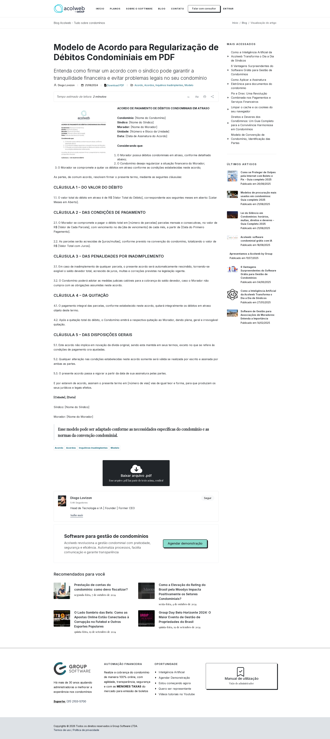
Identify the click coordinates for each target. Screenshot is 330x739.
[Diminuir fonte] (188, 96)
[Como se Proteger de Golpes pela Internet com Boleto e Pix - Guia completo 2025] (232, 175)
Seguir (207, 498)
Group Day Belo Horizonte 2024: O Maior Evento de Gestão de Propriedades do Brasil (185, 617)
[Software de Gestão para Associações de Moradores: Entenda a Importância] (232, 313)
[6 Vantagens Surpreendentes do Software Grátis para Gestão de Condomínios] (232, 268)
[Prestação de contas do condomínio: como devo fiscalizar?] (62, 590)
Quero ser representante (175, 688)
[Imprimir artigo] (204, 96)
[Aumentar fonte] (197, 96)
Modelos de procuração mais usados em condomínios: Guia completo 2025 (258, 196)
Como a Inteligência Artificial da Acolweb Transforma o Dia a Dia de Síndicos (258, 294)
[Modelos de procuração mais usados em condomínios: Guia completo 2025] (232, 194)
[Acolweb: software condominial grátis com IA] (232, 237)
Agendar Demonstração (174, 677)
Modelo (189, 85)
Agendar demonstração (185, 543)
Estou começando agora (175, 683)
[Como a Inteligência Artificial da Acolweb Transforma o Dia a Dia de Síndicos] (232, 294)
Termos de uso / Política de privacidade (76, 730)
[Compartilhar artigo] (212, 96)
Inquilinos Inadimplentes (169, 85)
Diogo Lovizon (81, 498)
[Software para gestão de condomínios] (69, 8)
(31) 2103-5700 (76, 701)
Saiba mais (76, 515)
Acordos (149, 85)
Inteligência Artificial (172, 672)
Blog (244, 22)
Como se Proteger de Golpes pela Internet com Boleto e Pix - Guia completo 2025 (258, 176)
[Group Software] (72, 668)
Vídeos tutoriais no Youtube (177, 694)
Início (235, 22)
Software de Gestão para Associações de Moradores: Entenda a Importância (258, 315)
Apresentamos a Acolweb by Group (251, 253)
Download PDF (115, 85)
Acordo (139, 85)
